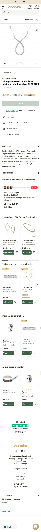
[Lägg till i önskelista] (37, 30)
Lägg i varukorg (8, 252)
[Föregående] (3, 47)
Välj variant (27, 252)
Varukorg (36, 7)
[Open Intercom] (36, 527)
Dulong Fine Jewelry (9, 78)
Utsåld (20, 103)
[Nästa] (38, 47)
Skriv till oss (8, 207)
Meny (3, 8)
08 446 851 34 (11, 203)
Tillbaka (6, 19)
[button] (20, 123)
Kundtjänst (7, 72)
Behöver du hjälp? (32, 19)
